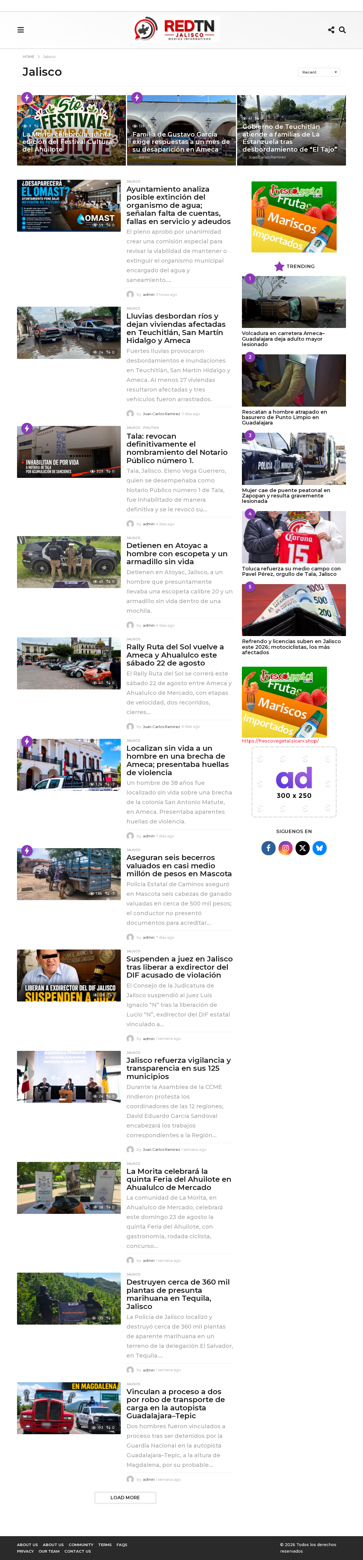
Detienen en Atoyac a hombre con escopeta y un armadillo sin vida (177, 553)
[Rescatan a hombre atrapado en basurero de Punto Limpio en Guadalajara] (294, 380)
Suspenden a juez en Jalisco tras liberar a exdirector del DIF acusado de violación (179, 967)
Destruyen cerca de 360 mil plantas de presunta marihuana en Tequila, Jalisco (178, 1294)
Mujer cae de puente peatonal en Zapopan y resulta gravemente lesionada (286, 496)
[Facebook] (268, 848)
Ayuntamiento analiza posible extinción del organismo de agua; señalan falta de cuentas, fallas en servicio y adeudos (178, 205)
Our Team (49, 1551)
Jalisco (133, 181)
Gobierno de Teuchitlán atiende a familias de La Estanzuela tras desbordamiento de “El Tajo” (289, 138)
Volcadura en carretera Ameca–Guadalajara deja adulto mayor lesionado (283, 339)
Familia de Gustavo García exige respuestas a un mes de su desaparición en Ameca (181, 142)
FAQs (122, 1544)
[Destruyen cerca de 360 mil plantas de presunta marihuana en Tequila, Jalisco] (69, 1299)
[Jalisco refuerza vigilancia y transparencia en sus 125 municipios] (69, 1077)
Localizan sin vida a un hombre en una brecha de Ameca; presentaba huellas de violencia (177, 760)
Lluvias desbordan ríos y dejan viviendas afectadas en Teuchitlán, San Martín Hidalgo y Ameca (176, 328)
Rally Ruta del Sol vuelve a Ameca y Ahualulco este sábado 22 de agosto (175, 655)
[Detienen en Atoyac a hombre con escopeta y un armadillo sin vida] (69, 562)
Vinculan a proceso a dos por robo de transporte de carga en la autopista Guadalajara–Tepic (175, 1404)
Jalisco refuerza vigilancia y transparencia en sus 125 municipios (178, 1068)
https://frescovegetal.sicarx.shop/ (280, 741)
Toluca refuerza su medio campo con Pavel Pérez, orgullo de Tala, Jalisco (291, 571)
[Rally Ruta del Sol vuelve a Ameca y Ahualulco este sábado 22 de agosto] (69, 663)
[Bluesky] (320, 848)
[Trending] (27, 97)
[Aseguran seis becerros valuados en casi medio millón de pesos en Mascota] (69, 874)
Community (81, 1544)
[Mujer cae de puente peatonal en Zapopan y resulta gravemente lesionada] (294, 459)
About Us (27, 1544)
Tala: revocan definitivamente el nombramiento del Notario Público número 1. (177, 448)
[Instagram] (285, 848)
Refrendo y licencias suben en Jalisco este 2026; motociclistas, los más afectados (291, 647)
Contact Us (77, 1551)
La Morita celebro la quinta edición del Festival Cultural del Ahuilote (68, 142)
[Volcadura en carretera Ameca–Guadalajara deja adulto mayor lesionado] (294, 302)
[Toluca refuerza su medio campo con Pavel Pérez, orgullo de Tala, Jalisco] (294, 537)
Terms (105, 1544)
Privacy (25, 1551)
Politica (151, 427)
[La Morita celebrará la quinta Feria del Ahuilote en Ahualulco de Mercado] (69, 1188)
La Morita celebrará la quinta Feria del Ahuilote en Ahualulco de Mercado (178, 1179)
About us (53, 1544)
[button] (20, 29)
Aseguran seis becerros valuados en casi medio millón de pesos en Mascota (179, 865)
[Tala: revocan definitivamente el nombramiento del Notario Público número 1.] (69, 452)
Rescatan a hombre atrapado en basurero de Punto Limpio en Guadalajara (284, 417)
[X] (303, 848)
